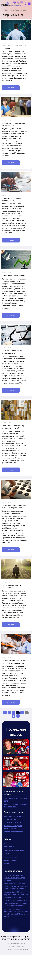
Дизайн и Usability (10, 860)
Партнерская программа (16, 943)
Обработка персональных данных (16, 949)
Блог (12, 10)
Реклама (7, 853)
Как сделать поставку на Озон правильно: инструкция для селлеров (15, 877)
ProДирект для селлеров (13, 832)
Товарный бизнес (21, 10)
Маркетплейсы (9, 847)
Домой (7, 10)
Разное (6, 864)
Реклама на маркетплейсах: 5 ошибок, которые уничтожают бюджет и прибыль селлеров (15, 903)
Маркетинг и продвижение (14, 850)
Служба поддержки (16, 5)
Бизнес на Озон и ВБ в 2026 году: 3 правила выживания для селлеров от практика (16, 894)
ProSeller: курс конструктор (14, 822)
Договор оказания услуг (16, 946)
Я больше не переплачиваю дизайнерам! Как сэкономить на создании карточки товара (16, 886)
